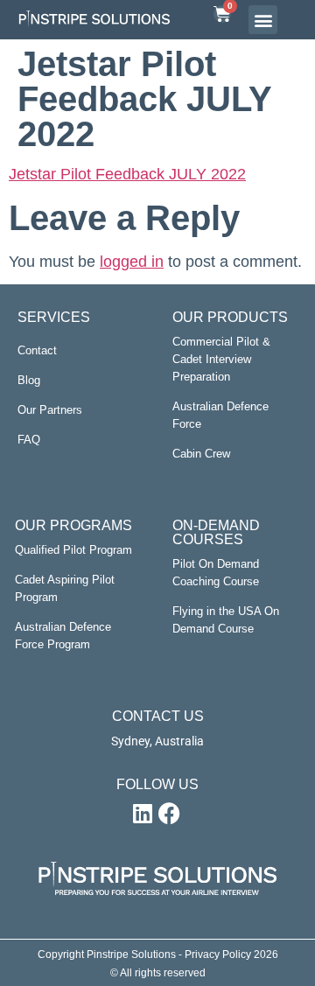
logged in (132, 261)
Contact (37, 350)
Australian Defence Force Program (63, 635)
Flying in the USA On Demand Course (225, 620)
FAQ (29, 439)
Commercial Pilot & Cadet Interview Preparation (221, 359)
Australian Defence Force (220, 415)
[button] (262, 19)
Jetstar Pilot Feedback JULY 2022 (127, 174)
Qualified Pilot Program (73, 549)
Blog (29, 380)
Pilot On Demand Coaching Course (215, 572)
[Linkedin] (143, 814)
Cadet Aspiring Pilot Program (65, 588)
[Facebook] (169, 814)
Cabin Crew (201, 453)
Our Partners (50, 409)
